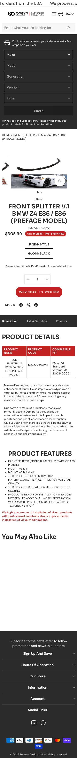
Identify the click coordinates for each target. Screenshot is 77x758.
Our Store (38, 676)
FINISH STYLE (39, 244)
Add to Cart (32, 611)
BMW (39, 199)
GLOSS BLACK (39, 253)
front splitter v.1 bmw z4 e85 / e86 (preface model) (33, 137)
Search (38, 110)
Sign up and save (37, 653)
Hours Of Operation (37, 665)
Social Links (37, 710)
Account (37, 698)
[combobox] (38, 27)
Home (6, 135)
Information (37, 687)
